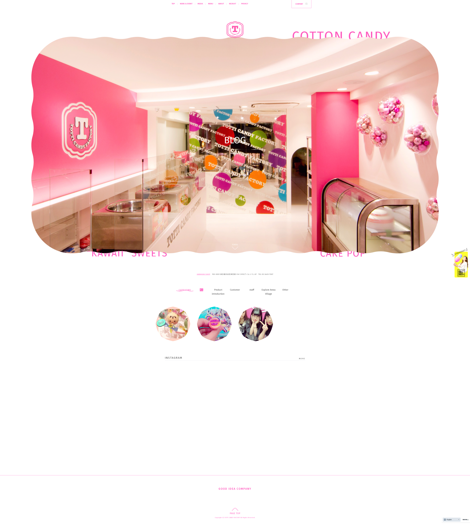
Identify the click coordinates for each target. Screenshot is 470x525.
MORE (302, 359)
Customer (235, 289)
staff (251, 289)
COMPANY (299, 4)
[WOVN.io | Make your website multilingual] (465, 519)
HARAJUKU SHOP (203, 274)
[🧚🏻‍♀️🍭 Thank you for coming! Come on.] (217, 371)
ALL (201, 289)
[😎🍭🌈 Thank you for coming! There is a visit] (252, 371)
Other (285, 289)
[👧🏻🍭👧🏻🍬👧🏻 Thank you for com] (252, 391)
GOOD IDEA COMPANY (235, 488)
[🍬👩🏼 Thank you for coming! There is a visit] (287, 391)
